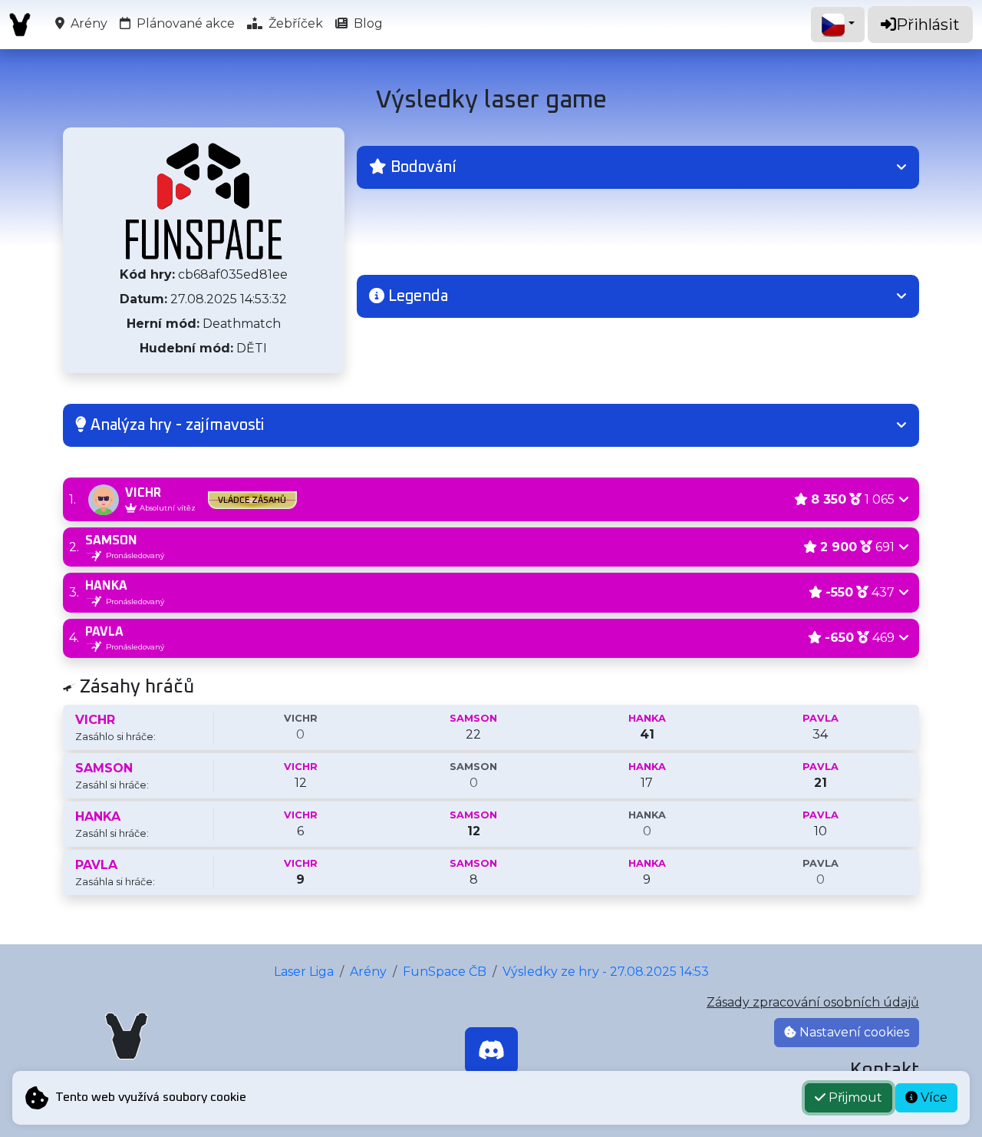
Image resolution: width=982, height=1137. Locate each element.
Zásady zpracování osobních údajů (813, 1002)
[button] (638, 167)
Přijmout (853, 1097)
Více (932, 1097)
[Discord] (491, 1050)
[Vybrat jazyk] (838, 24)
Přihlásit (928, 24)
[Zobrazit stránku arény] (203, 201)
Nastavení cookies (852, 1032)
